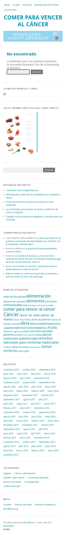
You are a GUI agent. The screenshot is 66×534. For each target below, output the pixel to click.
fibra (44, 328)
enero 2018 (53, 391)
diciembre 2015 (10, 425)
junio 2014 (36, 446)
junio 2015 (8, 433)
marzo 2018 (22, 391)
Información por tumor (46, 5)
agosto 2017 (29, 399)
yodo (20, 351)
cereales (50, 305)
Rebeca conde (13, 273)
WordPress (29, 522)
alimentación (39, 296)
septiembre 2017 (11, 399)
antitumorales (12, 305)
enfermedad (34, 327)
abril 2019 (35, 374)
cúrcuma (16, 323)
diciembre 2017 (10, 395)
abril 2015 (35, 433)
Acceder (7, 504)
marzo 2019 (49, 374)
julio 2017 (43, 399)
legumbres (18, 331)
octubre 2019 (29, 369)
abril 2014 (8, 450)
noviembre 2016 (11, 412)
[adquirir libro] (4, 94)
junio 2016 (36, 416)
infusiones (8, 331)
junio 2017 (8, 403)
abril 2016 (8, 421)
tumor (46, 346)
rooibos (7, 347)
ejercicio (21, 327)
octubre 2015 (47, 425)
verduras (10, 351)
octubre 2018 (29, 382)
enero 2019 (25, 378)
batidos (25, 305)
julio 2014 (23, 446)
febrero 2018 (37, 391)
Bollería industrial (38, 305)
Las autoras (10, 10)
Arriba (6, 529)
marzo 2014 (22, 450)
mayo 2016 (50, 416)
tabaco (27, 347)
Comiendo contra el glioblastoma (22, 190)
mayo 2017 (22, 403)
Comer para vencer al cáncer (33, 21)
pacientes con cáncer (24, 335)
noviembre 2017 (30, 395)
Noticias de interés (12, 482)
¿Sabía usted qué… (12, 486)
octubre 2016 (29, 412)
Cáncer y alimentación (24, 473)
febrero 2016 (37, 421)
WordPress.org (10, 509)
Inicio (7, 5)
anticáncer (51, 301)
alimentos (35, 301)
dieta (25, 323)
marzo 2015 (49, 433)
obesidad (47, 331)
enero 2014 (53, 450)
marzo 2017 (49, 403)
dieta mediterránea (42, 323)
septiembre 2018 (47, 382)
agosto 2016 (9, 416)
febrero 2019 (9, 378)
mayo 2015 (22, 433)
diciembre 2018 (41, 378)
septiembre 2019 (47, 369)
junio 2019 (8, 374)
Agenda (7, 473)
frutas (52, 328)
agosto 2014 (9, 446)
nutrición (35, 331)
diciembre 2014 (41, 437)
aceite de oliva (10, 296)
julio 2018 (23, 386)
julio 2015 (43, 429)
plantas (38, 335)
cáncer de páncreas (41, 319)
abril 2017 (35, 403)
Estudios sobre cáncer (14, 477)
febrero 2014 (37, 450)
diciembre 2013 (10, 454)
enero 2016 (53, 421)
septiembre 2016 (47, 412)
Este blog (27, 5)
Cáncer (11, 314)
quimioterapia (28, 338)
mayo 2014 (50, 446)
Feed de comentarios (45, 504)
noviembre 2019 (11, 369)
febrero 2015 (9, 437)
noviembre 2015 (30, 425)
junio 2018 (36, 386)
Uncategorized (32, 482)
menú (26, 331)
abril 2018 (8, 391)
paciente (8, 334)
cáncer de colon (29, 315)
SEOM (20, 347)
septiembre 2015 (11, 429)
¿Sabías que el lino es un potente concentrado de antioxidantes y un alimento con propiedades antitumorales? (33, 241)
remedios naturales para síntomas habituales (31, 340)
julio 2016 (23, 416)
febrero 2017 (9, 408)
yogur (26, 351)
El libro (16, 5)
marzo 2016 (22, 421)
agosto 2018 (9, 386)
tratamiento (36, 347)
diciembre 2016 (41, 408)
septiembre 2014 (47, 442)
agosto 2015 (29, 429)
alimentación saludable (14, 301)
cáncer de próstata (21, 320)
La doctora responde (38, 477)
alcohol (22, 296)
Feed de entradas (23, 504)
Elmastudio (8, 526)
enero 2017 (25, 408)
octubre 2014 (29, 442)
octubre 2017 (47, 395)
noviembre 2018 (11, 382)
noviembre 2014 (11, 442)
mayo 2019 (22, 374)
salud (15, 347)
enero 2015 (25, 437)
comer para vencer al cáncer (29, 309)
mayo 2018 (50, 386)
